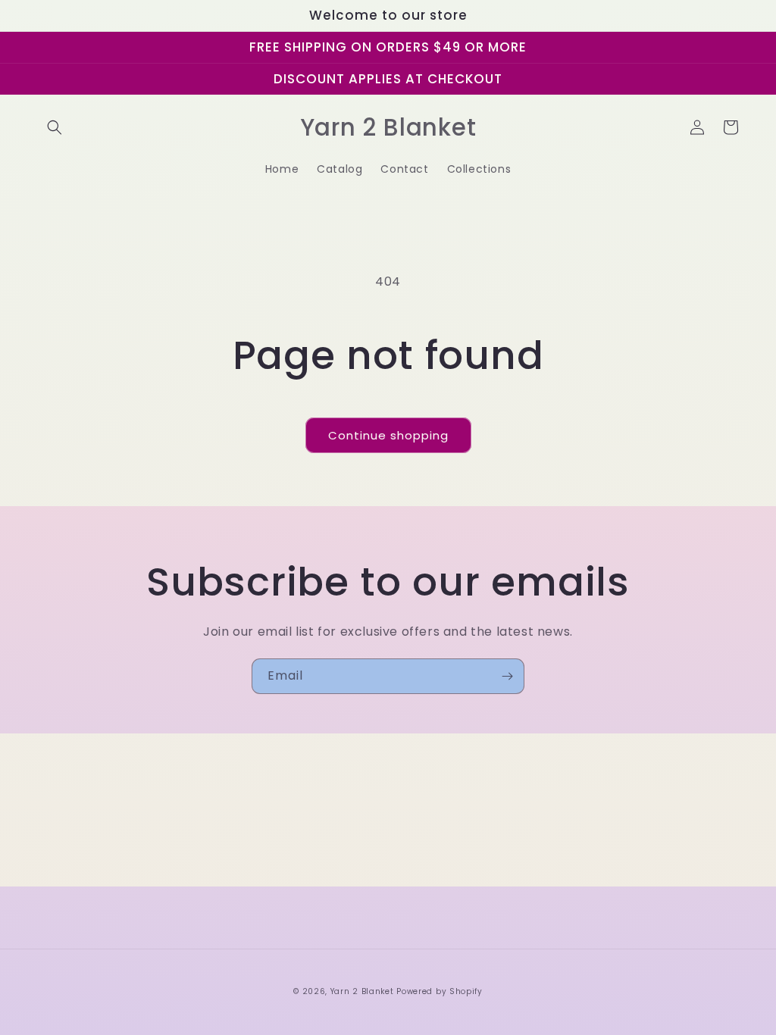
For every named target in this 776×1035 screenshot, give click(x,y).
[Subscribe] (507, 676)
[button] (54, 127)
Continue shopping (388, 435)
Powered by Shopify (439, 991)
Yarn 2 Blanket (362, 991)
